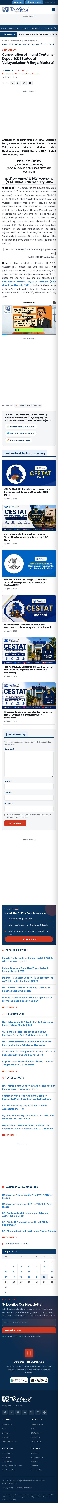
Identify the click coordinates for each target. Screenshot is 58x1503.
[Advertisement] (22, 117)
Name (8, 781)
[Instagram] (31, 1412)
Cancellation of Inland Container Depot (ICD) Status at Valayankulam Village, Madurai (28, 58)
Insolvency (35, 1437)
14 (37, 1272)
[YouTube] (18, 1412)
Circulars (6, 1457)
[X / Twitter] (11, 1412)
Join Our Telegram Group (22, 433)
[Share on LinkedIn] (18, 83)
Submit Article (37, 1457)
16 (52, 1272)
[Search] (55, 28)
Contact (34, 1465)
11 (13, 1272)
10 (6, 1272)
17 (6, 1277)
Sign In (49, 2)
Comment (10, 749)
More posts (8, 1007)
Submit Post (35, 2)
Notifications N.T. (31, 41)
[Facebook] (5, 1412)
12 (21, 1272)
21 (36, 1277)
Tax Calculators (9, 1470)
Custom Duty (15, 41)
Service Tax (36, 28)
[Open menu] (53, 9)
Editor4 (9, 70)
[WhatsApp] (38, 1412)
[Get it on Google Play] (19, 1380)
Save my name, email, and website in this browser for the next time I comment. (29, 816)
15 (44, 1272)
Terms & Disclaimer (24, 1487)
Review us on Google (20, 440)
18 (14, 1277)
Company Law (37, 1424)
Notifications (7, 1453)
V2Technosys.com (10, 1483)
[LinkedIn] (24, 1412)
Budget (25, 28)
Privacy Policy (7, 1487)
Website (8, 803)
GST (4, 1429)
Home (3, 28)
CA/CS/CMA (36, 1441)
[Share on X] (12, 83)
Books (19, 2)
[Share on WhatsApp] (24, 83)
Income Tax (14, 28)
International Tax (9, 1441)
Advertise (35, 1461)
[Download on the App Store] (39, 1380)
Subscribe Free (13, 1330)
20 (29, 1277)
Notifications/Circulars (29, 74)
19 (21, 1277)
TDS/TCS (6, 1437)
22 (44, 1277)
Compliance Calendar (12, 1465)
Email (7, 792)
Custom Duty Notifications (29, 405)
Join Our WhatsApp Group (22, 426)
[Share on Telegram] (30, 83)
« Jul (4, 1292)
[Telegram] (44, 1412)
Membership (36, 1470)
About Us (35, 1453)
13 (29, 1272)
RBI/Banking (36, 1433)
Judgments (7, 1461)
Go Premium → (29, 939)
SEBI (32, 1429)
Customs (6, 1433)
